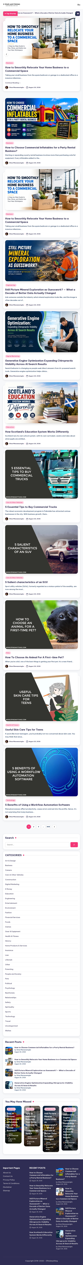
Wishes (8, 1031)
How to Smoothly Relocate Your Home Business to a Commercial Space (45, 1059)
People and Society (13, 974)
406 (48, 827)
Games (8, 927)
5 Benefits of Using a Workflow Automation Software (37, 804)
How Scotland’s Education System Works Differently (37, 431)
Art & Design (10, 861)
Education (10, 427)
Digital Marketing (12, 356)
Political (8, 983)
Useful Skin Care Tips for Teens (24, 729)
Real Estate (10, 993)
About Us (7, 1173)
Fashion (8, 912)
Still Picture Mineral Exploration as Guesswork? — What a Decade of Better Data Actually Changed (44, 1071)
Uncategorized (11, 1026)
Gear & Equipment (12, 931)
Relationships (10, 997)
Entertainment (11, 903)
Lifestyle (8, 960)
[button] (12, 82)
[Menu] (78, 4)
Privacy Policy (9, 1180)
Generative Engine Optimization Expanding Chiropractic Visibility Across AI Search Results (43, 1084)
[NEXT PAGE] (54, 826)
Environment (10, 908)
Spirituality (9, 1007)
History (8, 941)
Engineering (10, 285)
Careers (8, 870)
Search (9, 837)
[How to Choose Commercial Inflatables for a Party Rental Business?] (9, 1050)
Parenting (9, 969)
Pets (8, 653)
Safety (8, 1002)
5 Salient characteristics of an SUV (26, 582)
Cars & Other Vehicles (14, 502)
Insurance (9, 950)
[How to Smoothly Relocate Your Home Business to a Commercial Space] (9, 1061)
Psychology (10, 988)
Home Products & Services (16, 946)
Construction (10, 879)
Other (7, 964)
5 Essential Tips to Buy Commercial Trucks (31, 506)
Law (7, 955)
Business (9, 63)
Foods (7, 922)
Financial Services (12, 917)
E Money (8, 889)
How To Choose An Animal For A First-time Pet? (34, 657)
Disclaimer (7, 1187)
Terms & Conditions (11, 1183)
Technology (10, 800)
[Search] (74, 844)
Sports (8, 1012)
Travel (7, 1021)
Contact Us (8, 1176)
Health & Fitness (12, 725)
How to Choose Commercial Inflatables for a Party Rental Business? (44, 1047)
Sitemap (6, 1190)
